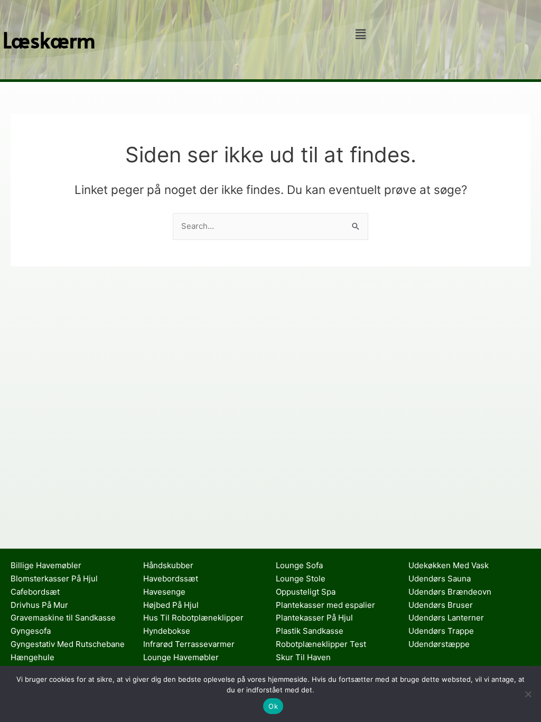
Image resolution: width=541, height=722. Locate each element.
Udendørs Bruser (440, 605)
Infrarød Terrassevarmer (189, 644)
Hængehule (32, 657)
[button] (360, 34)
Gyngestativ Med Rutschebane (68, 644)
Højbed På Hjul (171, 605)
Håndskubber (168, 565)
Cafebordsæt (35, 592)
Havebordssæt (170, 578)
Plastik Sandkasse (309, 631)
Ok (273, 706)
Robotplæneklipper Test (321, 644)
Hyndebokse (166, 631)
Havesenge (164, 592)
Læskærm (49, 39)
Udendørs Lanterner (446, 618)
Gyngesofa (31, 631)
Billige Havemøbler (46, 565)
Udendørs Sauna (439, 578)
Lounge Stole (300, 578)
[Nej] (528, 694)
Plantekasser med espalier (325, 605)
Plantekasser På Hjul (314, 618)
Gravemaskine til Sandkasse (63, 618)
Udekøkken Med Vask (448, 565)
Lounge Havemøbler (181, 657)
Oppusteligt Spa (305, 592)
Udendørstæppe (439, 644)
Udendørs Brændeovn (449, 592)
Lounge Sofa (299, 565)
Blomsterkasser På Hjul (54, 578)
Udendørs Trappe (441, 631)
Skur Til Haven (303, 657)
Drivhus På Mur (39, 605)
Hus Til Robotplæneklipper (193, 618)
